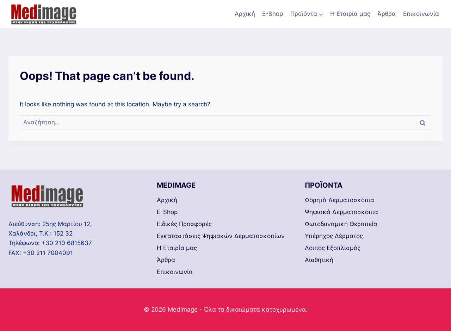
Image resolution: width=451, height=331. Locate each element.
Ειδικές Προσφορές (184, 223)
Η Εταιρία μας (350, 13)
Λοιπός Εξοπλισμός (332, 247)
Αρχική (245, 13)
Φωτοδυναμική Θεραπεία (341, 223)
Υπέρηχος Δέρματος (334, 235)
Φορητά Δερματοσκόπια (339, 200)
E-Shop (272, 13)
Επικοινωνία (421, 13)
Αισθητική (319, 259)
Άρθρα (386, 13)
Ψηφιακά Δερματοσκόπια (341, 212)
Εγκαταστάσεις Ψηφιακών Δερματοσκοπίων (221, 235)
